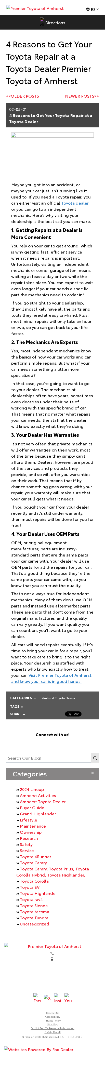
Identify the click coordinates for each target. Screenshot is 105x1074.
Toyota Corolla (34, 881)
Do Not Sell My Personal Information (52, 1028)
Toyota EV (30, 887)
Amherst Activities (38, 795)
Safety (26, 844)
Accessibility (52, 1016)
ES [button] (93, 9)
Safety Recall (53, 1032)
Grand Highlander (38, 813)
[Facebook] (36, 743)
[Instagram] (57, 743)
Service (27, 850)
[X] (47, 743)
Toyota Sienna (34, 905)
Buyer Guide (32, 807)
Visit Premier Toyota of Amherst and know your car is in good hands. (51, 678)
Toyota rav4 (31, 899)
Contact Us (52, 1013)
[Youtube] (68, 743)
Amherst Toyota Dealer (43, 801)
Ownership (31, 832)
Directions (55, 22)
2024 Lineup (32, 789)
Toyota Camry (33, 862)
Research (29, 838)
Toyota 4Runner (35, 856)
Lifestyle (28, 820)
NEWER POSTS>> (82, 96)
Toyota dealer (74, 203)
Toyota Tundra (34, 917)
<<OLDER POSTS (22, 96)
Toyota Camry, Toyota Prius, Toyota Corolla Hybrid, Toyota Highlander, (52, 872)
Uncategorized (34, 923)
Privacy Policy (53, 1020)
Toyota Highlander (38, 893)
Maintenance (33, 826)
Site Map (52, 1024)
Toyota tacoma (34, 911)
